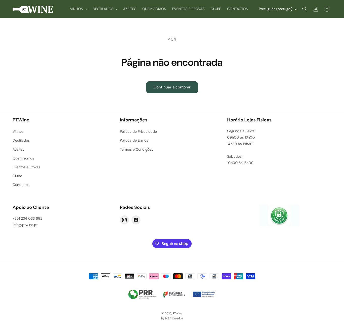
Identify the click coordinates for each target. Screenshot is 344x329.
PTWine (177, 313)
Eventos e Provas (26, 167)
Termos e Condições (136, 149)
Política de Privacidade (138, 131)
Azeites (18, 149)
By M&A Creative (172, 318)
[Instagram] (124, 219)
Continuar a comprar (172, 87)
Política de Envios (134, 140)
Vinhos (18, 131)
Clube (17, 176)
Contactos (21, 184)
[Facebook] (136, 219)
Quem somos (23, 158)
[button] (78, 9)
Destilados (21, 140)
